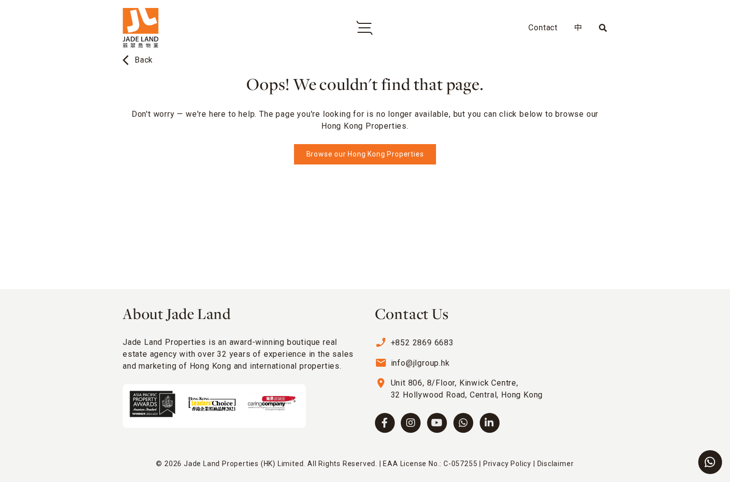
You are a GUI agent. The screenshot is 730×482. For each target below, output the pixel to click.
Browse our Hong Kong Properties (365, 154)
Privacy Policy (507, 464)
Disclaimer (555, 464)
